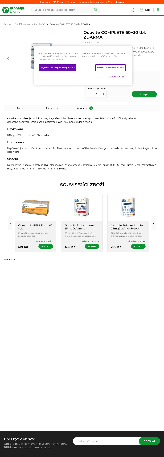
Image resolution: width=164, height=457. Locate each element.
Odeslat (149, 441)
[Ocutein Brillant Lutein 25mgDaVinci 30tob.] (128, 207)
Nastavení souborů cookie (110, 68)
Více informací (116, 2)
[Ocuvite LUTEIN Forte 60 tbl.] (35, 207)
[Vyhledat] (96, 10)
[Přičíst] (103, 94)
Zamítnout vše (116, 77)
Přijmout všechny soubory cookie (58, 68)
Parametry (52, 108)
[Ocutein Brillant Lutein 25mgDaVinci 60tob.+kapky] (81, 207)
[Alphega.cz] (14, 9)
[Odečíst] (90, 94)
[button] (8, 59)
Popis (20, 108)
